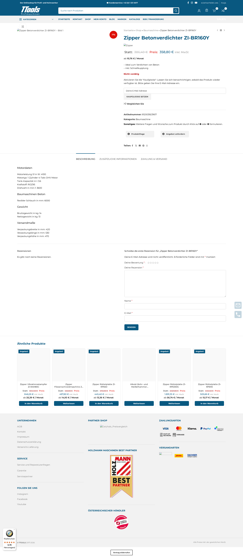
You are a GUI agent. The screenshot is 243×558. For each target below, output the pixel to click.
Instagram (22, 494)
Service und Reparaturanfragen (33, 464)
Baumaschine (150, 30)
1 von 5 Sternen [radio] (148, 263)
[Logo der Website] (30, 10)
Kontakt (21, 431)
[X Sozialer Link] (136, 146)
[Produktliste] (206, 10)
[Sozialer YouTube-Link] (196, 3)
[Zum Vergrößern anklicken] (22, 26)
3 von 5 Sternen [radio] (153, 263)
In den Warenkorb (33, 403)
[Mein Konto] (199, 10)
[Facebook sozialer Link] (188, 3)
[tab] (85, 157)
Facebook (22, 499)
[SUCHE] (176, 10)
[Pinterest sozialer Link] (143, 146)
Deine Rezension (134, 267)
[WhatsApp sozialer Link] (147, 146)
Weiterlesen (69, 403)
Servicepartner (25, 476)
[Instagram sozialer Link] (192, 3)
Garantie (21, 470)
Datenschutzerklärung (29, 442)
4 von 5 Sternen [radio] (155, 263)
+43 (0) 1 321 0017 (130, 3)
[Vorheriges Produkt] (217, 30)
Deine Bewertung (134, 263)
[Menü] (14, 530)
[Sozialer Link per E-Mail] (140, 146)
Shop (138, 30)
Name (128, 300)
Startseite (129, 30)
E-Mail (128, 313)
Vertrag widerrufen (121, 552)
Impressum (23, 436)
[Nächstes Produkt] (224, 30)
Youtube (21, 504)
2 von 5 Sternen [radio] (151, 263)
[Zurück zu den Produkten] (221, 30)
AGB (19, 426)
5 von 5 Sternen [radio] (157, 263)
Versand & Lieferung (27, 447)
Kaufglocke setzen (137, 96)
